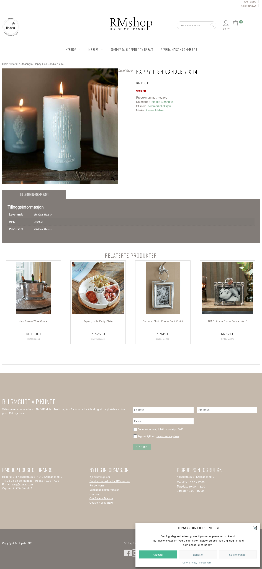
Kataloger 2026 (248, 5)
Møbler (93, 49)
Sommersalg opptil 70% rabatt (132, 49)
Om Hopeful (250, 1)
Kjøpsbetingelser (99, 477)
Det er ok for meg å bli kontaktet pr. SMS (160, 429)
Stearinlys (26, 64)
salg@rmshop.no (22, 484)
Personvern (205, 562)
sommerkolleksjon (159, 106)
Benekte (198, 554)
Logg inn (225, 28)
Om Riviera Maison (101, 498)
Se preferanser (237, 554)
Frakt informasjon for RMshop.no (109, 481)
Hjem (5, 64)
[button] (255, 528)
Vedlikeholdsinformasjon (104, 489)
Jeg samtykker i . (159, 436)
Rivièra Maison (155, 110)
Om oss (94, 494)
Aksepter (158, 554)
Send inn (142, 447)
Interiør (71, 49)
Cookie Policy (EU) (101, 502)
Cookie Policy (190, 562)
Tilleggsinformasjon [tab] (34, 194)
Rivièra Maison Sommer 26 (179, 49)
